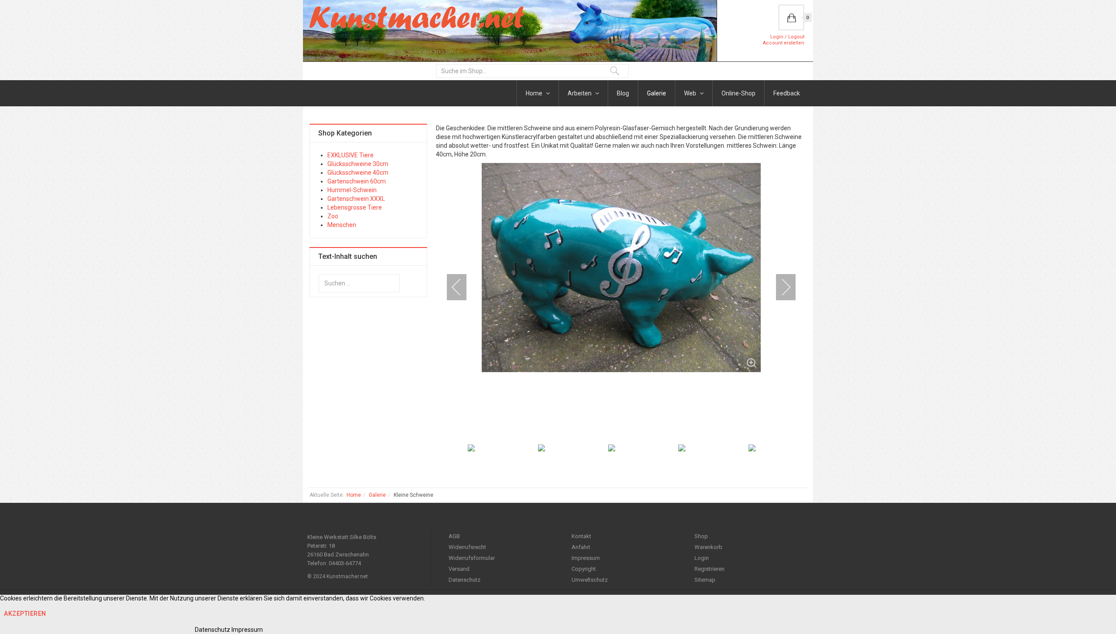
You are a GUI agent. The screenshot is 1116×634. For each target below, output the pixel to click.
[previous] (462, 287)
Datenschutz (464, 579)
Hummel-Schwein (352, 189)
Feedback (786, 93)
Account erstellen (783, 43)
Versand (459, 569)
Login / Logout (787, 37)
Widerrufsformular (472, 558)
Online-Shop (738, 93)
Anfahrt (581, 547)
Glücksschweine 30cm (357, 163)
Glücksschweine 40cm (357, 172)
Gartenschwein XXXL (356, 198)
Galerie (656, 93)
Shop (701, 536)
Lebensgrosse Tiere (354, 207)
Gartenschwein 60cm (356, 181)
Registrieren (709, 569)
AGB (454, 536)
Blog (623, 93)
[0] (791, 17)
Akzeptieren (25, 613)
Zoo (332, 216)
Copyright (584, 569)
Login (701, 558)
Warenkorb (708, 547)
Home (535, 93)
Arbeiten (580, 93)
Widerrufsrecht (467, 547)
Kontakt (581, 536)
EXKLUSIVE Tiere (350, 155)
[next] (780, 287)
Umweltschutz (590, 579)
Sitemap (704, 579)
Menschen (341, 224)
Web (691, 93)
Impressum (586, 558)
